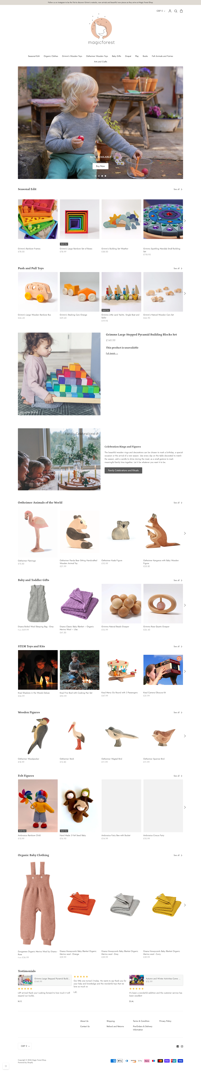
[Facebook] (177, 1046)
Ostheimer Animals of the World (40, 502)
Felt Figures (26, 775)
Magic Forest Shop (39, 1060)
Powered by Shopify (25, 1062)
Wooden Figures (29, 712)
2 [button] (99, 176)
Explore (100, 88)
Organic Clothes (51, 56)
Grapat (128, 56)
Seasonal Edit (34, 56)
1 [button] (95, 176)
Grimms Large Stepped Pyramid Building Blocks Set (141, 334)
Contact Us (85, 1026)
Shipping (111, 1021)
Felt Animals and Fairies (162, 56)
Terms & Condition (141, 1021)
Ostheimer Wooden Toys (97, 56)
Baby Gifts (116, 56)
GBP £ (160, 10)
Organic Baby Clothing (33, 855)
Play (137, 56)
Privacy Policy (165, 1021)
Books (145, 56)
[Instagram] (181, 1046)
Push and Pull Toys (31, 268)
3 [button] (102, 176)
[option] (100, 122)
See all (177, 189)
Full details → (112, 353)
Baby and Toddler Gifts (33, 580)
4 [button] (105, 176)
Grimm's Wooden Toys (72, 56)
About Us (84, 1021)
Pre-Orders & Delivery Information (142, 1028)
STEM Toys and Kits (31, 646)
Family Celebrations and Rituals (123, 470)
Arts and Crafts (100, 61)
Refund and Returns (115, 1026)
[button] (16, 221)
